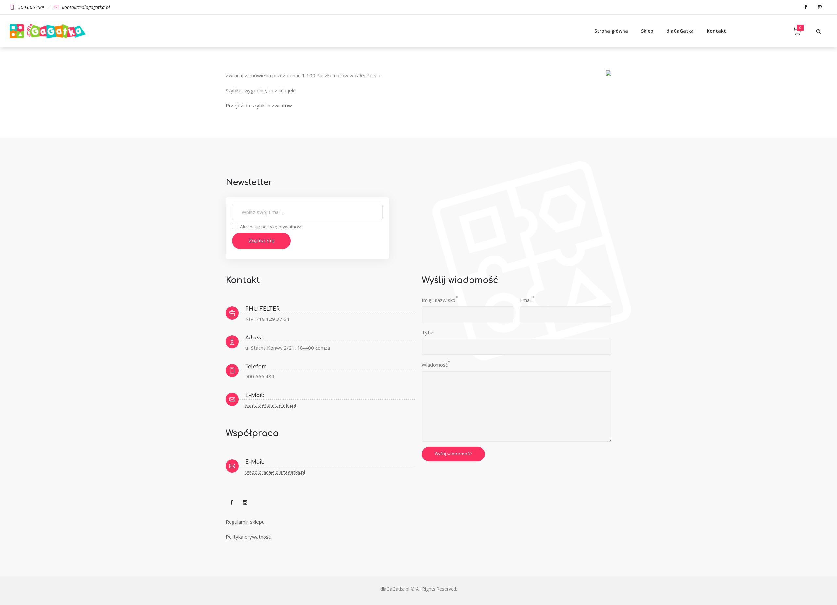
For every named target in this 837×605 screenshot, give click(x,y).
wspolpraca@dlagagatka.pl (275, 472)
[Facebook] (805, 7)
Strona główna (611, 31)
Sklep (647, 31)
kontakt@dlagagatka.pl (270, 405)
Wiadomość (435, 364)
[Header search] (818, 30)
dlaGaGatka (680, 31)
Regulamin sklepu (245, 521)
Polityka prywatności (249, 536)
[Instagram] (820, 7)
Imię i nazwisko (438, 300)
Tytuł (428, 332)
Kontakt (716, 31)
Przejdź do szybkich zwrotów (259, 105)
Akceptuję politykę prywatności (271, 227)
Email (526, 300)
